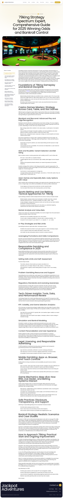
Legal (60, 494)
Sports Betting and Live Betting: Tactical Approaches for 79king (9, 80)
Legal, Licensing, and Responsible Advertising (10, 89)
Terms (57, 494)
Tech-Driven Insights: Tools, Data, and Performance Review (10, 86)
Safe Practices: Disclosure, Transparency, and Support (9, 98)
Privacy (54, 494)
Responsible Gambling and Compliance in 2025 (9, 83)
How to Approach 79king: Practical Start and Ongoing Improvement (9, 105)
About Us (50, 494)
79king (27, 91)
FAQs (60, 489)
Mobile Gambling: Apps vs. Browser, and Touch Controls (9, 92)
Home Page (51, 489)
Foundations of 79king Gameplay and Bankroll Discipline (10, 73)
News (56, 489)
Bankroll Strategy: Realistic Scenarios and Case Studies (9, 101)
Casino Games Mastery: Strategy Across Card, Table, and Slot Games (10, 77)
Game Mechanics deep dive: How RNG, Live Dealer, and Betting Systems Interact (10, 95)
